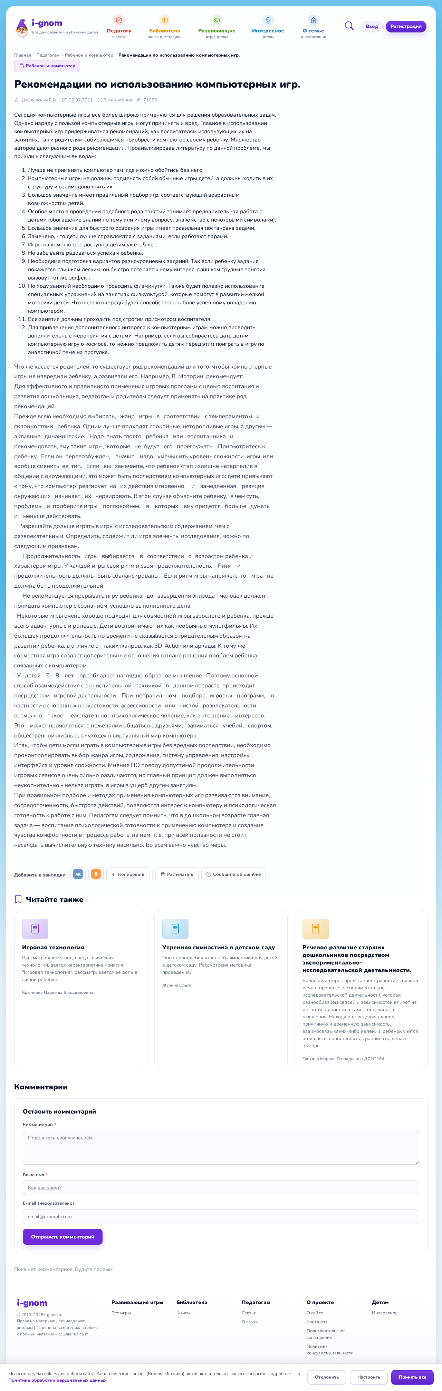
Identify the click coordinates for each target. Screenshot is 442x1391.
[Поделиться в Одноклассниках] (96, 874)
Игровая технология (53, 947)
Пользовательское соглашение (326, 1334)
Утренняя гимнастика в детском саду (218, 947)
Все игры (121, 1313)
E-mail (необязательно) (48, 1203)
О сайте (315, 1313)
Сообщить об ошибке (237, 874)
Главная (22, 55)
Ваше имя (35, 1175)
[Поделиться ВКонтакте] (78, 874)
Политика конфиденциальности (330, 1349)
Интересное (385, 1313)
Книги (183, 1313)
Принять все (412, 1377)
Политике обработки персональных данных (57, 1380)
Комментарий (39, 1125)
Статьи (249, 1313)
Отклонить (327, 1377)
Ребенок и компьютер (89, 55)
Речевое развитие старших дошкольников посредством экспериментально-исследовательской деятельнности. (357, 958)
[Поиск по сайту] (351, 26)
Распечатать (180, 874)
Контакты (317, 1322)
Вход (372, 26)
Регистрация (406, 26)
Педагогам (48, 55)
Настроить (368, 1377)
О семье (250, 1322)
